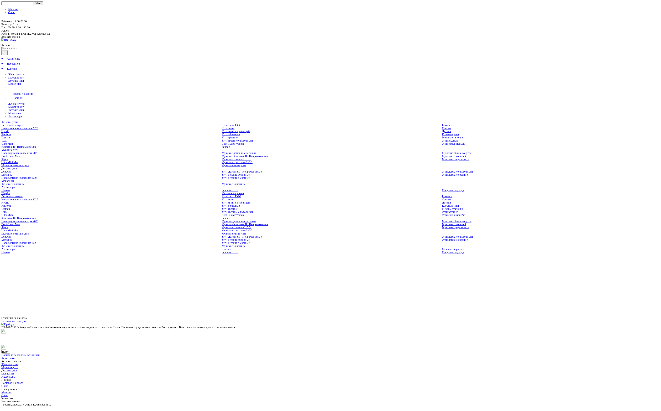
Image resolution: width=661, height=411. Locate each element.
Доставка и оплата (12, 382)
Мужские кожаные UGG (236, 159)
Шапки (5, 190)
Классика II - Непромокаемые (18, 146)
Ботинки (447, 125)
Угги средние (230, 137)
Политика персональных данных (20, 354)
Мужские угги (16, 77)
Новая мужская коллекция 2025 (19, 153)
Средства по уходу (453, 190)
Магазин (13, 9)
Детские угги (16, 80)
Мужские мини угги (234, 165)
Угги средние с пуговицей (237, 140)
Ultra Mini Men (9, 162)
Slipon (4, 159)
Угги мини (228, 128)
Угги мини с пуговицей (236, 131)
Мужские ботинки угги (15, 165)
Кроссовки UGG (231, 125)
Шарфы (5, 193)
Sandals (226, 146)
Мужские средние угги (455, 159)
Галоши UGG (230, 190)
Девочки (6, 171)
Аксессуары (15, 116)
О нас (11, 12)
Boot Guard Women (233, 143)
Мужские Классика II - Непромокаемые (245, 156)
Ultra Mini (7, 143)
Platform (6, 134)
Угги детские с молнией (236, 177)
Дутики (446, 131)
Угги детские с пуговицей (457, 171)
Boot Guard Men (10, 156)
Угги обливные (231, 134)
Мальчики (7, 174)
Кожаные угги (450, 134)
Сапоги (446, 128)
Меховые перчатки (233, 193)
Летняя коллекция (12, 125)
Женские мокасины (12, 184)
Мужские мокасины (233, 184)
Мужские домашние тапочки (239, 153)
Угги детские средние (455, 174)
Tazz (4, 140)
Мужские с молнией (454, 156)
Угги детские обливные (236, 174)
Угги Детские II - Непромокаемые (242, 171)
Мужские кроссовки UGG (237, 162)
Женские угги (16, 74)
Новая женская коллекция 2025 (19, 128)
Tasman (5, 137)
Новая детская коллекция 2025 (19, 177)
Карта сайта (8, 358)
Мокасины (14, 83)
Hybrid (5, 131)
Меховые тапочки (452, 137)
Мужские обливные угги (456, 153)
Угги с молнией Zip (453, 143)
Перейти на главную (13, 321)
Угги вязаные (450, 140)
